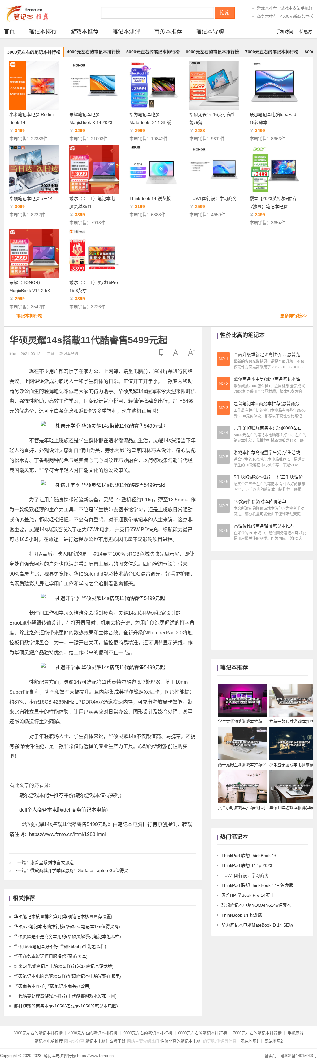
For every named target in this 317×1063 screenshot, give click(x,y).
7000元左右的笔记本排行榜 (271, 51)
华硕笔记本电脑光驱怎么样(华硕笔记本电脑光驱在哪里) (67, 976)
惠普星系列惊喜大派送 (52, 862)
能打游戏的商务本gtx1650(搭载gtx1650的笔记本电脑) (66, 1005)
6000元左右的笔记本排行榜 (212, 51)
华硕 (123, 391)
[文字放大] (176, 353)
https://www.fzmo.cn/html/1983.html (67, 834)
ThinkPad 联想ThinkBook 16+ (250, 855)
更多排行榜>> (293, 315)
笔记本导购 (210, 32)
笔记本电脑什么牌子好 (105, 1041)
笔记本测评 (126, 32)
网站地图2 (273, 1041)
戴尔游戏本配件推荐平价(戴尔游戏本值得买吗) (70, 795)
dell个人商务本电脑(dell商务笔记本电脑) (63, 809)
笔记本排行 (43, 32)
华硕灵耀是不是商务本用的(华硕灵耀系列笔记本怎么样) (67, 936)
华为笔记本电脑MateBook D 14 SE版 (257, 925)
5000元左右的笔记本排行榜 (153, 51)
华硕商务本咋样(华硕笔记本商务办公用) (52, 986)
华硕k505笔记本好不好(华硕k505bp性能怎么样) (60, 946)
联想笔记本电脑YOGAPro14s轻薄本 (256, 905)
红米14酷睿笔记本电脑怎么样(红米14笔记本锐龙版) (64, 966)
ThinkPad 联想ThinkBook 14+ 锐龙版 (257, 885)
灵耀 (133, 391)
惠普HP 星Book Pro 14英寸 (247, 895)
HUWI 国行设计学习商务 (213, 198)
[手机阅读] (162, 353)
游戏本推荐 (267, 8)
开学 (148, 381)
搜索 (225, 12)
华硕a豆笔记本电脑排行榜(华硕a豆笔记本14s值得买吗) (67, 926)
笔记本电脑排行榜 (137, 824)
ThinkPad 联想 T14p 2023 (246, 865)
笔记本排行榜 (29, 315)
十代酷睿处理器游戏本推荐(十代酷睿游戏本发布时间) (65, 996)
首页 (9, 32)
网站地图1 (249, 1041)
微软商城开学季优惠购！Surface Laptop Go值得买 (79, 870)
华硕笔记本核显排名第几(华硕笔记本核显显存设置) (63, 916)
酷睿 (131, 682)
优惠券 (305, 31)
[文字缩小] (191, 353)
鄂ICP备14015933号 (299, 1055)
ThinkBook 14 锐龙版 (150, 198)
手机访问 (284, 31)
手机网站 (296, 1033)
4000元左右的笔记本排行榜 (93, 51)
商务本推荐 (267, 16)
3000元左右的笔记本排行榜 (33, 52)
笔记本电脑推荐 (49, 1041)
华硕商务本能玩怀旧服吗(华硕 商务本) (51, 956)
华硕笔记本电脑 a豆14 (31, 198)
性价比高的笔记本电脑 (180, 1041)
